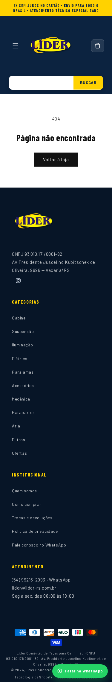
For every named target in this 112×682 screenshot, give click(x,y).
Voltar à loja (56, 159)
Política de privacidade (35, 531)
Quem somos (24, 490)
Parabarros (23, 412)
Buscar (88, 82)
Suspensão (23, 331)
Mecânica (21, 398)
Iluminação (22, 344)
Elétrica (19, 358)
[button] (15, 45)
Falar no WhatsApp (84, 671)
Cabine (19, 317)
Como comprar (26, 504)
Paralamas (22, 372)
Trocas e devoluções (32, 517)
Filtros (18, 439)
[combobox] (41, 82)
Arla (16, 425)
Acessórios (23, 385)
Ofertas (19, 453)
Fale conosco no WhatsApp (39, 544)
